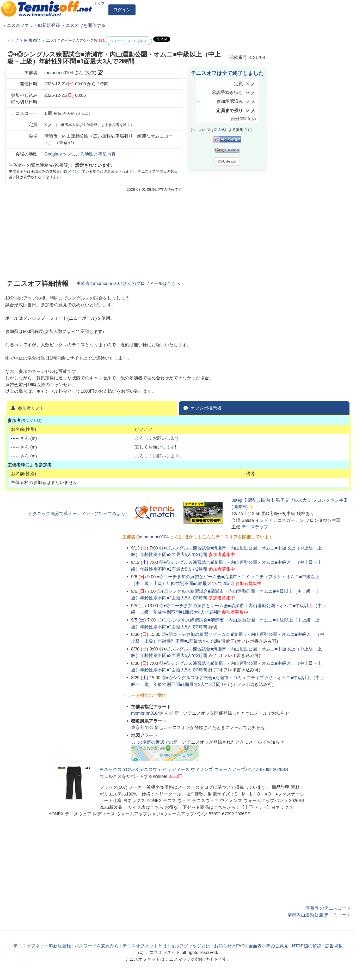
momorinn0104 (58, 72)
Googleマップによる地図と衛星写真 (80, 154)
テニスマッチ (178, 959)
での (143, 727)
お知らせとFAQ (229, 945)
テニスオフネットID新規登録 (31, 25)
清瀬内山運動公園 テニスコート (319, 914)
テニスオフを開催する (83, 25)
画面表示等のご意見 (268, 945)
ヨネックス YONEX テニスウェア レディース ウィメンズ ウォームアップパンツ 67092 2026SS (194, 769)
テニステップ (255, 526)
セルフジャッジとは (190, 945)
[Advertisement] (312, 115)
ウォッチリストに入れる (129, 41)
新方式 (219, 130)
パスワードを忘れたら (97, 945)
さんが (152, 713)
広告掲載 (334, 945)
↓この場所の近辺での (152, 742)
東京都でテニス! (40, 40)
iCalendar (229, 161)
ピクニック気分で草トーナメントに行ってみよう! (77, 513)
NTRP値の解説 (306, 945)
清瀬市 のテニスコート (328, 908)
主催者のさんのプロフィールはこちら (128, 283)
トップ (99, 3)
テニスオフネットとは (144, 945)
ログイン (122, 9)
